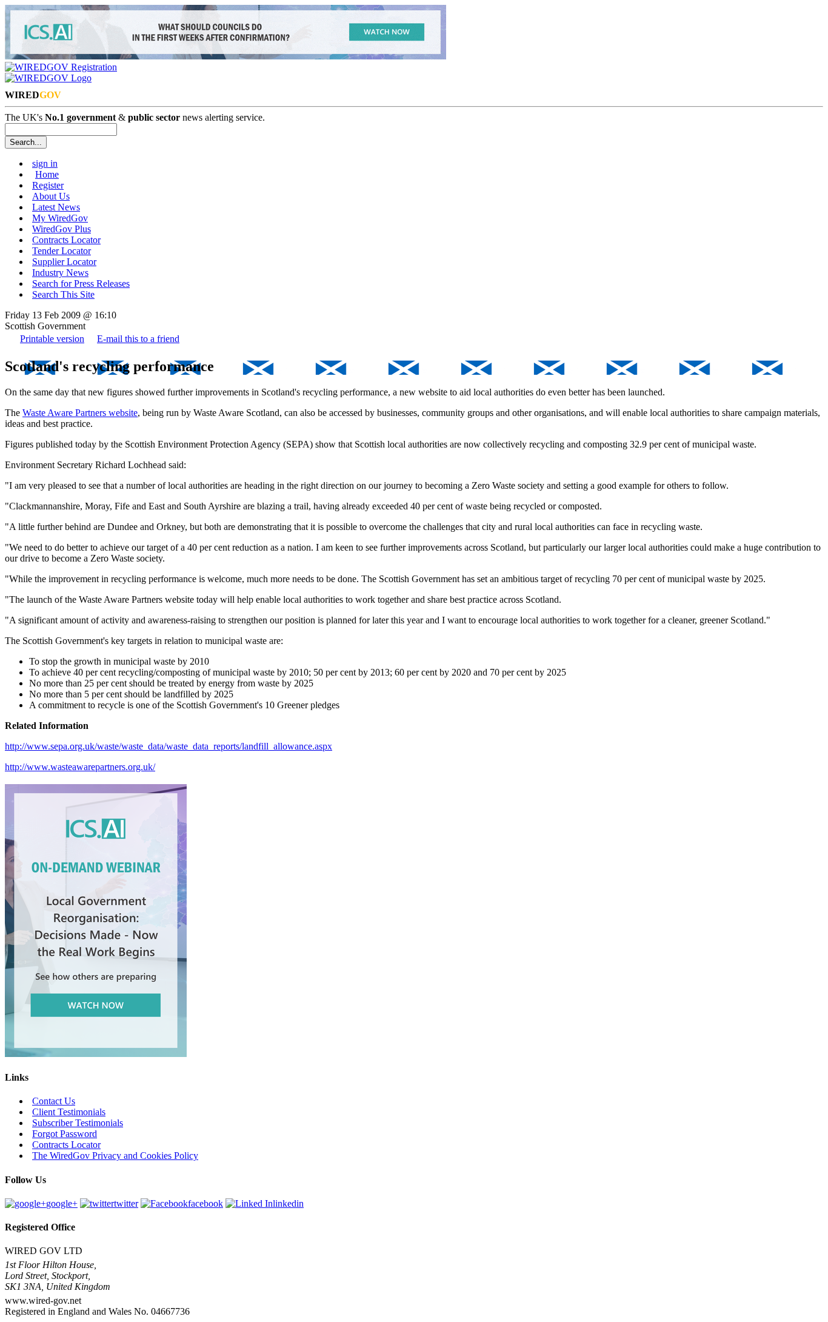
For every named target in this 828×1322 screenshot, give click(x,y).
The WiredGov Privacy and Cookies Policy (115, 1155)
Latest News (56, 207)
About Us (51, 196)
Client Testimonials (68, 1112)
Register (48, 185)
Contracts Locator (66, 240)
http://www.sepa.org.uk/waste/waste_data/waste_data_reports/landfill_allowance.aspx (168, 746)
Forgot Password (64, 1134)
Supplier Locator (64, 262)
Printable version (52, 339)
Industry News (60, 272)
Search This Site (63, 294)
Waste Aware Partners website (80, 413)
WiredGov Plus (61, 229)
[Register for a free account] (61, 67)
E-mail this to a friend (138, 339)
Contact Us (53, 1101)
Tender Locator (61, 251)
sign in (45, 163)
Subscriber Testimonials (77, 1123)
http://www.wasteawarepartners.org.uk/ (80, 767)
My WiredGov (60, 218)
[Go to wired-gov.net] (48, 78)
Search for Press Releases (81, 283)
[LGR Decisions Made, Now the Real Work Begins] (225, 56)
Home (47, 174)
